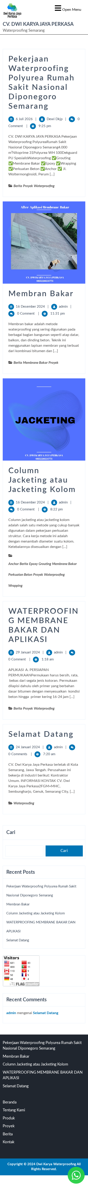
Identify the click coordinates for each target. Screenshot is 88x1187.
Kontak (8, 1142)
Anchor (13, 564)
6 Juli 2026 (24, 119)
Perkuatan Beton (20, 574)
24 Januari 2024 (28, 747)
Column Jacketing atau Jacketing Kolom (42, 480)
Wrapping (15, 585)
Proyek (28, 186)
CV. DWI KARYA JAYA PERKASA (38, 24)
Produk (9, 1118)
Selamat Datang (41, 734)
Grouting (45, 564)
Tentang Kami (14, 1110)
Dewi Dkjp (55, 119)
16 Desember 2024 (30, 306)
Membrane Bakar (35, 362)
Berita (18, 186)
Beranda (9, 1102)
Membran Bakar (41, 294)
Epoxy (33, 564)
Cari (10, 832)
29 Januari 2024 (28, 652)
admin (63, 306)
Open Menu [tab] (68, 7)
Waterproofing (44, 186)
